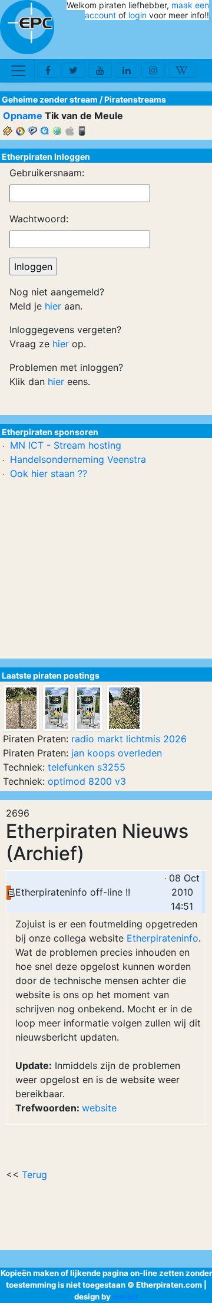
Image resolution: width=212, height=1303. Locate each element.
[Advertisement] (140, 40)
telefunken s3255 (86, 767)
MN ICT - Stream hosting (65, 445)
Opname (22, 115)
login (137, 15)
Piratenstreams (135, 99)
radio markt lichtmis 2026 (129, 739)
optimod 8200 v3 (87, 781)
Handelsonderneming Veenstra (78, 459)
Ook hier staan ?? (48, 473)
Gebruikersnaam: (46, 173)
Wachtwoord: (38, 219)
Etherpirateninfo (162, 938)
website (99, 1108)
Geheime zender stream (50, 99)
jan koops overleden (116, 753)
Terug (34, 1174)
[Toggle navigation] (18, 71)
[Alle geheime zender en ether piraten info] (27, 27)
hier (53, 306)
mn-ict (125, 1296)
